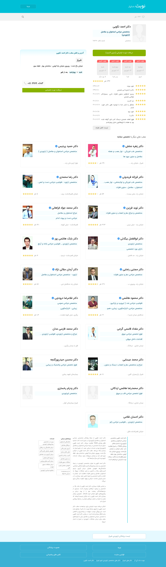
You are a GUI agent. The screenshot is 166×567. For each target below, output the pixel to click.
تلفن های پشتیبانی (53, 554)
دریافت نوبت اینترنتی (53, 90)
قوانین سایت (119, 554)
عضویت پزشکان (53, 547)
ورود (28, 6)
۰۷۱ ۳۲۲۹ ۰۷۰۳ (35, 83)
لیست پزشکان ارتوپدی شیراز (119, 536)
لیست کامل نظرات (101, 128)
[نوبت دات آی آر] (137, 6)
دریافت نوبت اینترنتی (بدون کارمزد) (119, 52)
